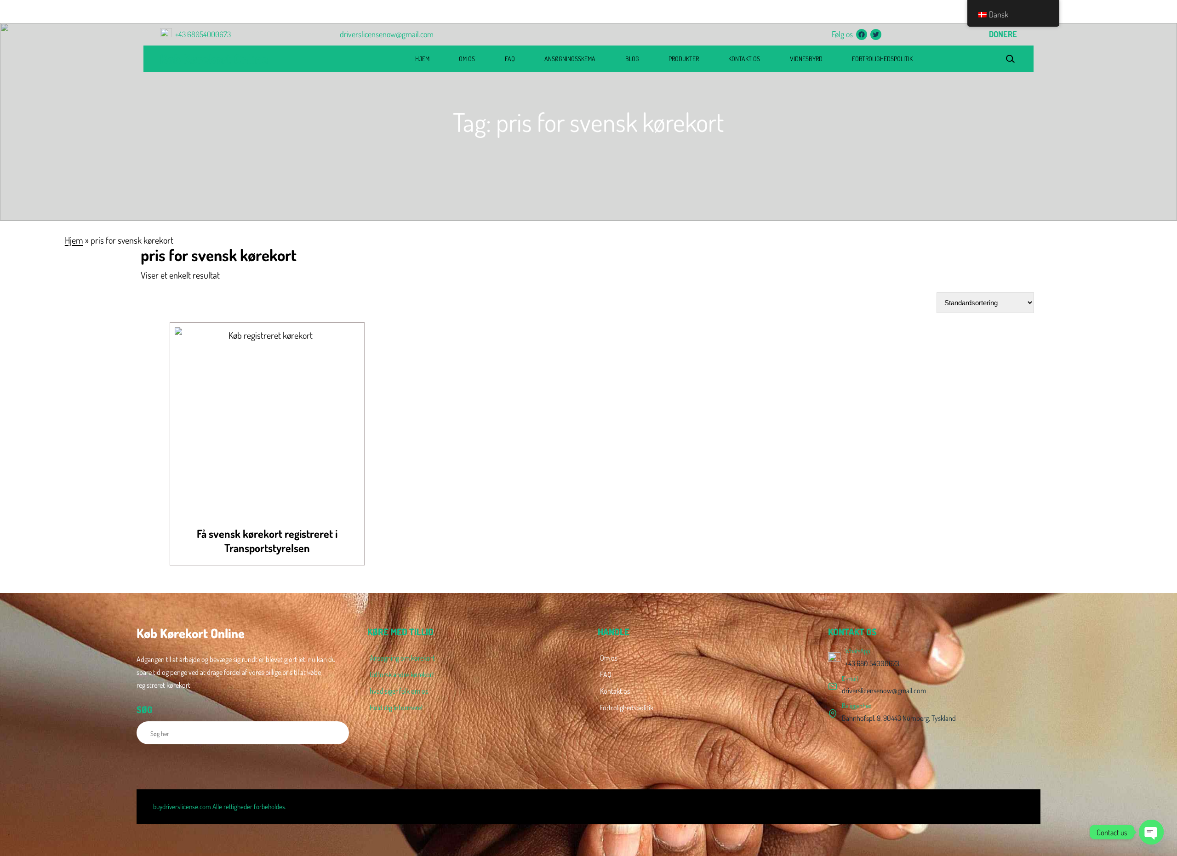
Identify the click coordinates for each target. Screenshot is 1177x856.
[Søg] (337, 733)
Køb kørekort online (214, 59)
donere (1003, 34)
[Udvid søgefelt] (1010, 59)
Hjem (74, 240)
